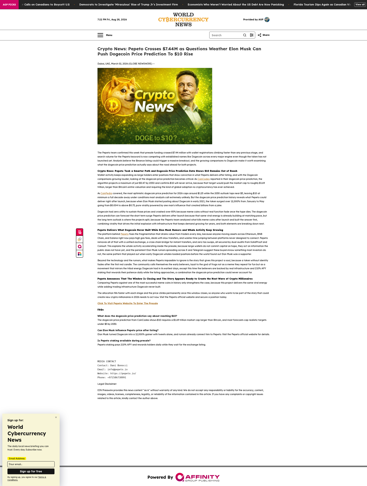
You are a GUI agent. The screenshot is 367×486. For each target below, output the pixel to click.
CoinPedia (106, 193)
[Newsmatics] (79, 253)
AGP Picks (9, 4)
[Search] (244, 35)
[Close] (56, 417)
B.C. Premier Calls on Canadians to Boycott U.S (39, 4)
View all (360, 4)
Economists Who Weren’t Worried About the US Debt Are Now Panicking (236, 4)
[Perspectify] (79, 239)
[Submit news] (79, 232)
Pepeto (125, 234)
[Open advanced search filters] (251, 35)
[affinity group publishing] (79, 246)
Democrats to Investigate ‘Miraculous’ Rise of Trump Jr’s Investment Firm (128, 4)
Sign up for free (31, 471)
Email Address (17, 458)
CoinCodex (204, 179)
